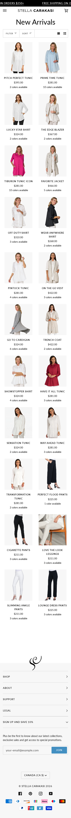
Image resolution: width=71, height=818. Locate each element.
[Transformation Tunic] (18, 474)
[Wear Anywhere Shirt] (52, 212)
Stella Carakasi (33, 786)
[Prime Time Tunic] (52, 57)
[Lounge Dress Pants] (52, 585)
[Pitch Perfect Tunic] (18, 57)
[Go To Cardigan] (18, 319)
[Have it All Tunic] (52, 371)
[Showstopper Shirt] (18, 371)
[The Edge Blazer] (52, 109)
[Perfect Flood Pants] (52, 474)
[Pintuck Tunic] (18, 267)
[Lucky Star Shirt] (18, 109)
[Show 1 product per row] (59, 34)
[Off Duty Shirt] (18, 212)
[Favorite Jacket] (52, 160)
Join (59, 750)
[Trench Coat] (52, 319)
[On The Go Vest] (52, 267)
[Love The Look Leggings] (52, 529)
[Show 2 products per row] (65, 34)
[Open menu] (8, 11)
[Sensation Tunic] (18, 422)
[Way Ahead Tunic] (52, 422)
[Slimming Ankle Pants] (18, 585)
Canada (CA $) (34, 775)
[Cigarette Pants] (18, 529)
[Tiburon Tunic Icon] (18, 160)
